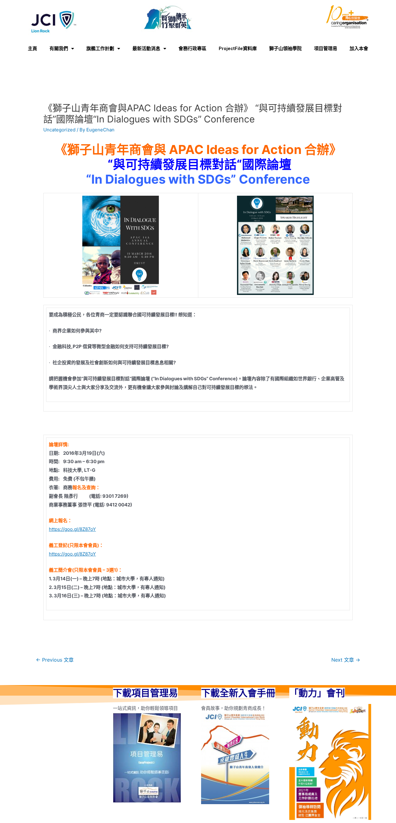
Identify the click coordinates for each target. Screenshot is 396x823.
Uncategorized (59, 130)
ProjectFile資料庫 (238, 48)
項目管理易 (325, 48)
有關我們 (59, 48)
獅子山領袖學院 (285, 48)
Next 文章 (345, 660)
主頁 (32, 48)
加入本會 (359, 48)
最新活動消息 (146, 48)
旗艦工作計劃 (100, 48)
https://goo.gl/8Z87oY (72, 529)
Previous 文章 (55, 660)
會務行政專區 (192, 48)
